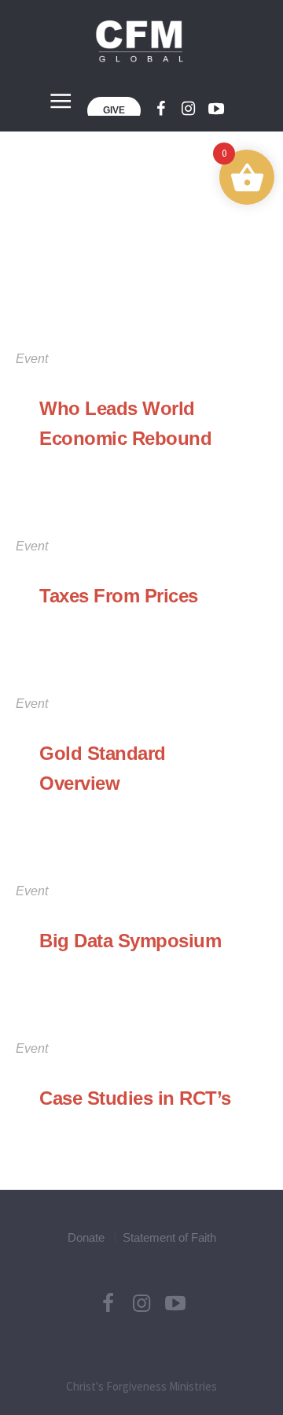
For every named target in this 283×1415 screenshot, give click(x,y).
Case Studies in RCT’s (135, 1098)
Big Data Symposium (130, 940)
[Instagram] (188, 109)
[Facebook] (161, 109)
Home (118, 286)
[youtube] (216, 109)
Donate (86, 1237)
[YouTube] (175, 1303)
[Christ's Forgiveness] (141, 40)
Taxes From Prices (118, 595)
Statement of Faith (169, 1237)
